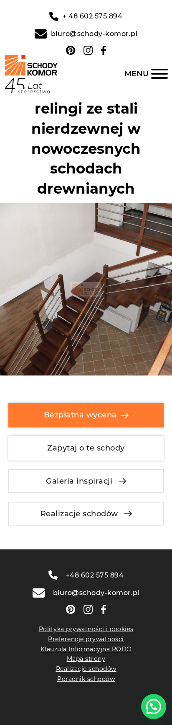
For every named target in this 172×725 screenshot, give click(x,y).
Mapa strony (86, 659)
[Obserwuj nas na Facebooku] (103, 50)
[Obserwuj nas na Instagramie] (88, 50)
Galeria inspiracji (79, 481)
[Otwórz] (146, 74)
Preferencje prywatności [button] (86, 639)
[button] (153, 706)
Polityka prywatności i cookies (86, 629)
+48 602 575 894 (95, 575)
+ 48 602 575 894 (92, 16)
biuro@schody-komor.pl (94, 34)
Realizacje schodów (79, 513)
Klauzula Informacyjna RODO (86, 649)
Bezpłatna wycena (80, 414)
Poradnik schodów (86, 679)
